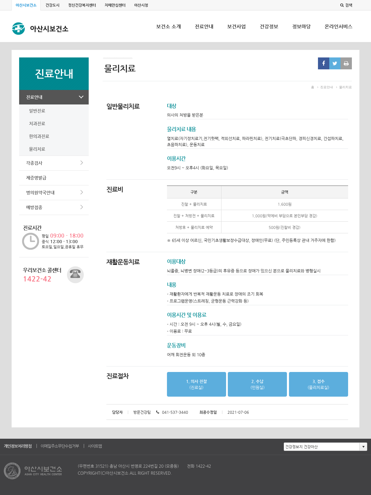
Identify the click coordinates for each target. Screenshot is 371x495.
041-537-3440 (175, 412)
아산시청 (141, 5)
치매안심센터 (115, 5)
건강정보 (269, 33)
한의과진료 (39, 136)
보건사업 (236, 33)
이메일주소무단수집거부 (60, 446)
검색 (348, 5)
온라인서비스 (338, 33)
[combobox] (322, 446)
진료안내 (204, 33)
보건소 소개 (168, 33)
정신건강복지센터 (82, 5)
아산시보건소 (26, 5)
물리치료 (37, 149)
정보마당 (301, 33)
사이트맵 (95, 446)
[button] (363, 446)
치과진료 (37, 123)
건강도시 (52, 5)
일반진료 (37, 110)
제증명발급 (36, 177)
